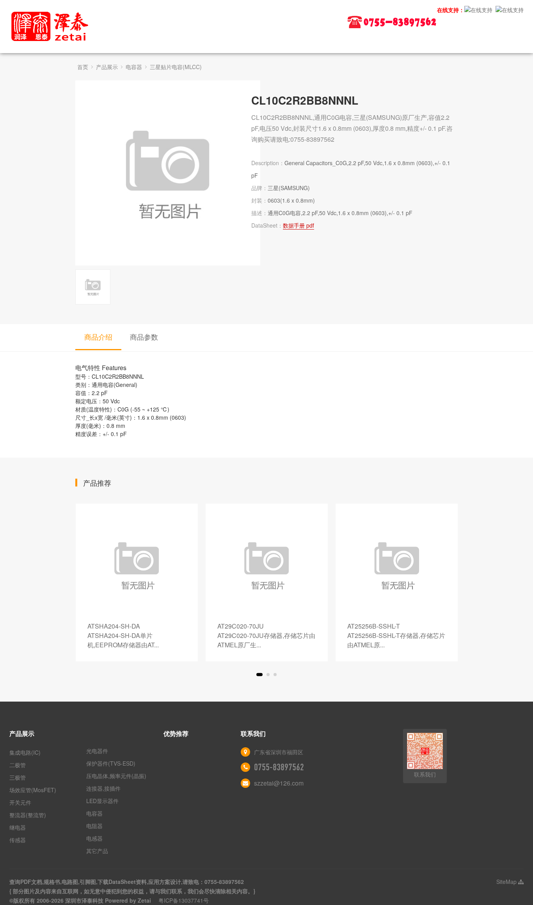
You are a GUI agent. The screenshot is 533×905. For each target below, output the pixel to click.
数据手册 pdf (298, 225)
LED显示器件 (102, 801)
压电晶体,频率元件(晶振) (116, 776)
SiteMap (507, 881)
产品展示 (107, 67)
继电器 (17, 827)
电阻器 (94, 826)
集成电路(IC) (25, 752)
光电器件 (97, 751)
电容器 (134, 67)
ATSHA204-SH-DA (123, 635)
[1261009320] (478, 10)
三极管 (17, 777)
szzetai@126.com (279, 783)
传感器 (17, 840)
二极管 (17, 765)
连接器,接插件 (103, 788)
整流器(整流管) (27, 815)
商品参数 (144, 336)
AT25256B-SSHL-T (396, 635)
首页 (82, 67)
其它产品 (97, 851)
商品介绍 (98, 336)
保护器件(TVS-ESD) (110, 763)
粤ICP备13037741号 (183, 900)
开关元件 (20, 802)
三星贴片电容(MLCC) (176, 67)
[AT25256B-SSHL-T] (396, 564)
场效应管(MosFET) (32, 790)
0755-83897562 (279, 767)
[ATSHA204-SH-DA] (136, 564)
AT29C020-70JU (266, 635)
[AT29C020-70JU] (266, 564)
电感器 (94, 838)
